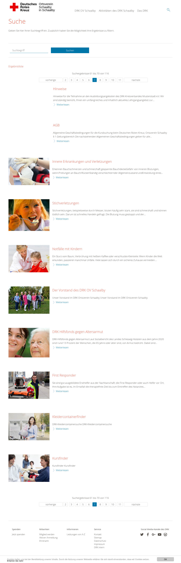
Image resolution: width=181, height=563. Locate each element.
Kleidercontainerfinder (69, 417)
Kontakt (97, 534)
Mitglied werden (46, 534)
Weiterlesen (63, 104)
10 (112, 80)
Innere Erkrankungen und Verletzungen (82, 161)
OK (165, 559)
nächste (136, 80)
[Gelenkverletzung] (28, 171)
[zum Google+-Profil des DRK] (153, 534)
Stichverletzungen (65, 203)
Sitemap (98, 537)
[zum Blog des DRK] (165, 534)
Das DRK (142, 10)
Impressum (99, 544)
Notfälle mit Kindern (67, 249)
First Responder (64, 375)
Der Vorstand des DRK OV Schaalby (78, 290)
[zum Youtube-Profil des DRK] (159, 534)
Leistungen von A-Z (76, 534)
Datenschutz (100, 541)
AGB (56, 125)
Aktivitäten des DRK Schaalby (116, 10)
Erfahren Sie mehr (15, 560)
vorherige (51, 80)
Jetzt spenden (18, 534)
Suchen (70, 50)
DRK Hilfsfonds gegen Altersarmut (77, 332)
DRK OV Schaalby (85, 10)
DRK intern (99, 547)
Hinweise (59, 89)
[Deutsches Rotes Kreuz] (23, 7)
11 (119, 80)
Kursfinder (60, 458)
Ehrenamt (44, 541)
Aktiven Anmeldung (48, 537)
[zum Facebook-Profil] (142, 534)
